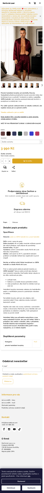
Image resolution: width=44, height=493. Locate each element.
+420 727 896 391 (8, 425)
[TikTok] (19, 429)
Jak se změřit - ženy (8, 400)
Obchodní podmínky (8, 405)
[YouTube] (14, 429)
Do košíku (29, 161)
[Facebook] (4, 429)
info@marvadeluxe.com (9, 423)
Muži (35, 342)
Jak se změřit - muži (8, 403)
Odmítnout (11, 488)
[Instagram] (9, 429)
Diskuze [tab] (15, 222)
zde (29, 476)
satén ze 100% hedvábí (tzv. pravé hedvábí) (24, 237)
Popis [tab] (5, 222)
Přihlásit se (7, 381)
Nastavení (21, 481)
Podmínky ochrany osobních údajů (13, 408)
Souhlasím (31, 488)
